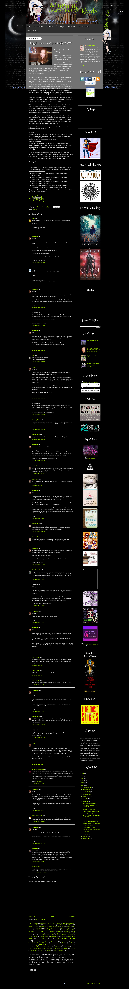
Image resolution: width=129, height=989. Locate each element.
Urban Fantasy (88, 94)
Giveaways (49, 26)
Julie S (33, 355)
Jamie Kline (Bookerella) (38, 769)
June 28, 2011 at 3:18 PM (38, 622)
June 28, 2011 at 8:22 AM (38, 262)
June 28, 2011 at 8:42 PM (38, 737)
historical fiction (54, 936)
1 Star (30, 923)
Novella (72, 941)
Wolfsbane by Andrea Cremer (90, 819)
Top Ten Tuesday (56, 948)
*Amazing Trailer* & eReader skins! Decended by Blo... (91, 824)
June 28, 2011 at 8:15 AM (38, 231)
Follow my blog (90, 96)
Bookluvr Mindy (41, 207)
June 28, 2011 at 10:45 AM (38, 429)
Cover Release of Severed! (89, 803)
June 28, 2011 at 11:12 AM (38, 460)
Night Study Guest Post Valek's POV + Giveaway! (93, 341)
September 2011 (87, 794)
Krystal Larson (35, 657)
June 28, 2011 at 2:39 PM (38, 579)
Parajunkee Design (93, 983)
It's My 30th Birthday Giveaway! (90, 821)
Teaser (30, 946)
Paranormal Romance (90, 92)
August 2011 (86, 796)
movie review (36, 941)
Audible (93, 248)
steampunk (59, 945)
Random (64, 943)
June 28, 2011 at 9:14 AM (38, 361)
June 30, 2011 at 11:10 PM (38, 861)
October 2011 (86, 792)
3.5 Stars (46, 925)
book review (39, 931)
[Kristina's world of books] (90, 473)
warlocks (73, 948)
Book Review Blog (89, 93)
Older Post (72, 916)
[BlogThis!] (55, 207)
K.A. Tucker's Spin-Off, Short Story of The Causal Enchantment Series (93, 349)
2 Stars (36, 923)
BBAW (63, 926)
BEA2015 (69, 926)
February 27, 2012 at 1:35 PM (39, 873)
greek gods (70, 934)
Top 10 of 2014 (37, 948)
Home (29, 26)
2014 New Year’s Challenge (53, 923)
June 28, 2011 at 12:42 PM (38, 485)
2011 (82, 785)
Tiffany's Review (47, 946)
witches (41, 950)
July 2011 (85, 798)
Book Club (31, 931)
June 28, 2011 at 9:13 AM (38, 350)
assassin (36, 926)
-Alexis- (34, 268)
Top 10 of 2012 (66, 946)
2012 (82, 783)
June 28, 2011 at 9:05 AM (38, 325)
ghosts (35, 934)
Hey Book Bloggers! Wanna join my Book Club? (91, 815)
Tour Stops (60, 26)
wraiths (55, 950)
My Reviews (38, 26)
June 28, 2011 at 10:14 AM (38, 414)
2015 (82, 776)
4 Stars (53, 925)
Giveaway (42, 934)
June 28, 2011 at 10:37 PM (38, 843)
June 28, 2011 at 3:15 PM (38, 606)
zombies (61, 950)
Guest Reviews (32, 31)
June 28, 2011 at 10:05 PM (38, 810)
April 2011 (85, 836)
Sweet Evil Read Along (68, 945)
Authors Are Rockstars (54, 926)
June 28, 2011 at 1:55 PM (38, 531)
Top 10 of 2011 (57, 946)
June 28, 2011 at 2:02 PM (38, 564)
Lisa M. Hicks (35, 466)
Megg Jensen (35, 236)
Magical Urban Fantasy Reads (89, 90)
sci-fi (53, 945)
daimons (37, 933)
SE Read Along (83, 26)
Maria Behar (35, 848)
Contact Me (71, 26)
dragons (58, 933)
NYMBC (42, 943)
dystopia (64, 933)
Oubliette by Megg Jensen (89, 809)
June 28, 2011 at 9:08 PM (38, 764)
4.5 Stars (62, 925)
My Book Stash (54, 941)
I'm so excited (63, 936)
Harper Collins (33, 936)
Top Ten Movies (36, 866)
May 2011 (85, 834)
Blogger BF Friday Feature (53, 929)
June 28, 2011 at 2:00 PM (38, 543)
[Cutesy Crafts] (90, 645)
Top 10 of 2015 (47, 948)
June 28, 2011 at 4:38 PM (38, 711)
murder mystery (44, 941)
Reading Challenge (33, 945)
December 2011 (87, 787)
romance (42, 944)
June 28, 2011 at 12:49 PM (38, 518)
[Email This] (53, 207)
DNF (53, 933)
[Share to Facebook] (58, 207)
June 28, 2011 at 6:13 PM (38, 724)
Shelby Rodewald (36, 570)
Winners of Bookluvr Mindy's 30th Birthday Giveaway (91, 812)
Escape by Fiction (36, 420)
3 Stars (38, 925)
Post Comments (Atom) (41, 919)
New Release (64, 941)
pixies (47, 943)
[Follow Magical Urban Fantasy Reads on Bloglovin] (90, 84)
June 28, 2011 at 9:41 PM (38, 784)
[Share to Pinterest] (59, 207)
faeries (71, 933)
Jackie (33, 218)
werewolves (34, 950)
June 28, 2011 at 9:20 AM (38, 398)
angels (30, 926)
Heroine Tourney (44, 936)
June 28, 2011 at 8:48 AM (38, 307)
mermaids (57, 938)
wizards (49, 950)
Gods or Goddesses (61, 934)
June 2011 (85, 801)
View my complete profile (86, 65)
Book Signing (52, 931)
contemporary (67, 931)
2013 (82, 780)
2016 (82, 773)
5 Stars (70, 925)
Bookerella (39, 781)
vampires (65, 948)
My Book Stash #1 (91, 356)
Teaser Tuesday (37, 946)
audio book (43, 926)
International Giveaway (42, 938)
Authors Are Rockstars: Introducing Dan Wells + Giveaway (93, 365)
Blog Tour (35, 209)
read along (70, 943)
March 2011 (86, 838)
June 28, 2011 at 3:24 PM (38, 652)
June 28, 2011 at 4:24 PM (38, 665)
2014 (82, 778)
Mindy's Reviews (68, 938)
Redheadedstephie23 (37, 815)
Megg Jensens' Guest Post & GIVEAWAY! (90, 806)
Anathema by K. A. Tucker (89, 827)
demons (47, 933)
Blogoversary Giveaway (67, 929)
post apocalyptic (55, 943)
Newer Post (32, 916)
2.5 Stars (42, 923)
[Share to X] (56, 207)
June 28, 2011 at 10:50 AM (38, 439)
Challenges (59, 931)
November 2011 (87, 789)
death (42, 933)
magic (51, 938)
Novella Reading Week (34, 943)
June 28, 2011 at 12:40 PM (38, 474)
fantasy (30, 934)
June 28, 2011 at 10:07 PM (38, 822)
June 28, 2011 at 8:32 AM (38, 284)
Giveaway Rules (51, 934)
